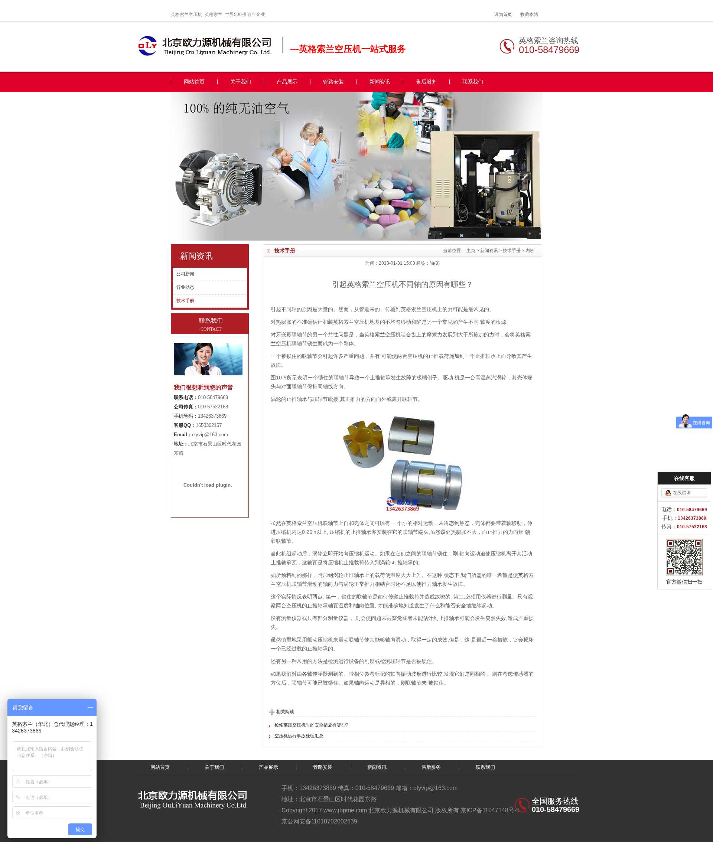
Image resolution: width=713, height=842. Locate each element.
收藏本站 (529, 14)
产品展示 (287, 82)
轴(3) (435, 263)
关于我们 (240, 82)
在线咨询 (682, 492)
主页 (470, 250)
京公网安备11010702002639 (319, 821)
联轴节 (341, 378)
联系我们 (472, 82)
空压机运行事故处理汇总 (298, 735)
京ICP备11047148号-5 (490, 810)
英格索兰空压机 (419, 309)
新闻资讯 (379, 82)
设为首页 (503, 14)
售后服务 (426, 82)
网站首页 (194, 82)
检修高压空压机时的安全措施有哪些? (311, 725)
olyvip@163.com (210, 434)
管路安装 (333, 82)
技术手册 (512, 250)
